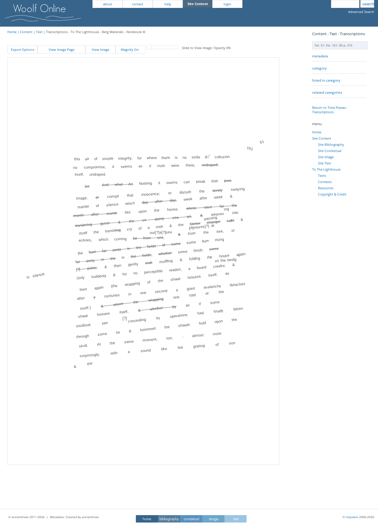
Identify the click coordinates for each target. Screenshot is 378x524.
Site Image (326, 157)
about (107, 4)
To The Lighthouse (326, 169)
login (227, 4)
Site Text (324, 163)
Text (39, 32)
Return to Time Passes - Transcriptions (330, 109)
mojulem (352, 517)
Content (26, 32)
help (167, 4)
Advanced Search (361, 11)
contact (137, 4)
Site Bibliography (331, 144)
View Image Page (61, 49)
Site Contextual (329, 150)
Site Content (321, 138)
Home (12, 32)
